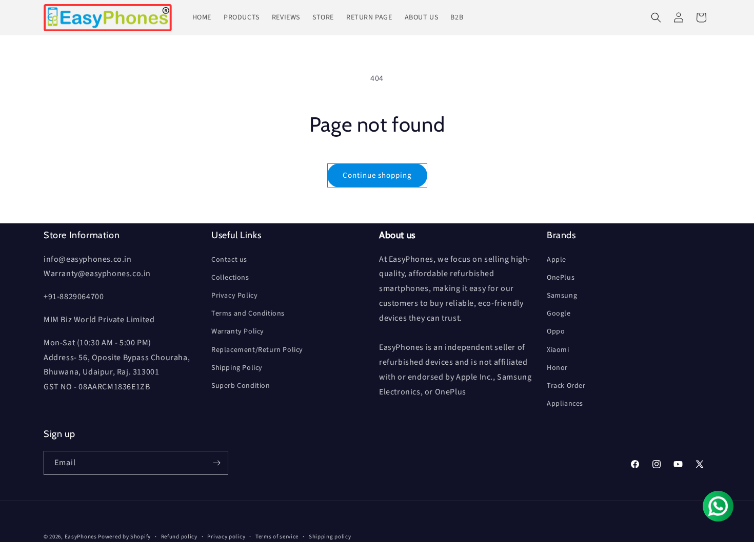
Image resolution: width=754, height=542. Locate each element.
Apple (556, 260)
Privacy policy (226, 536)
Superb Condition (240, 386)
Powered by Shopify (124, 536)
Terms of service (277, 536)
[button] (656, 17)
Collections (230, 278)
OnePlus (560, 278)
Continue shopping (377, 175)
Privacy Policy (234, 295)
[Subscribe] (216, 463)
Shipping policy (330, 536)
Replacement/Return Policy (257, 350)
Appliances (565, 404)
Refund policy (179, 536)
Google (559, 313)
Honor (557, 368)
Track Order (566, 386)
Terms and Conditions (248, 313)
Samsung (562, 295)
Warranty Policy (237, 331)
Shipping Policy (237, 368)
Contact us (229, 260)
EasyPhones (81, 536)
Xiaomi (558, 350)
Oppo (556, 331)
